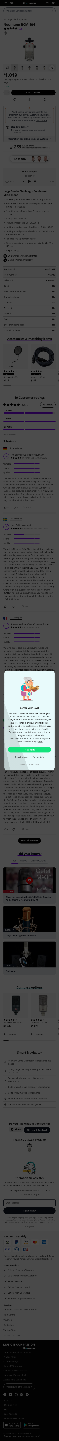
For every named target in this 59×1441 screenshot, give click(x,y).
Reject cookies (21, 757)
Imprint (23, 764)
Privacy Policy (34, 764)
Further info (38, 757)
